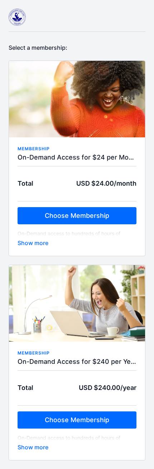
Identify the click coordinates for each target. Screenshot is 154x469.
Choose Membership (77, 215)
